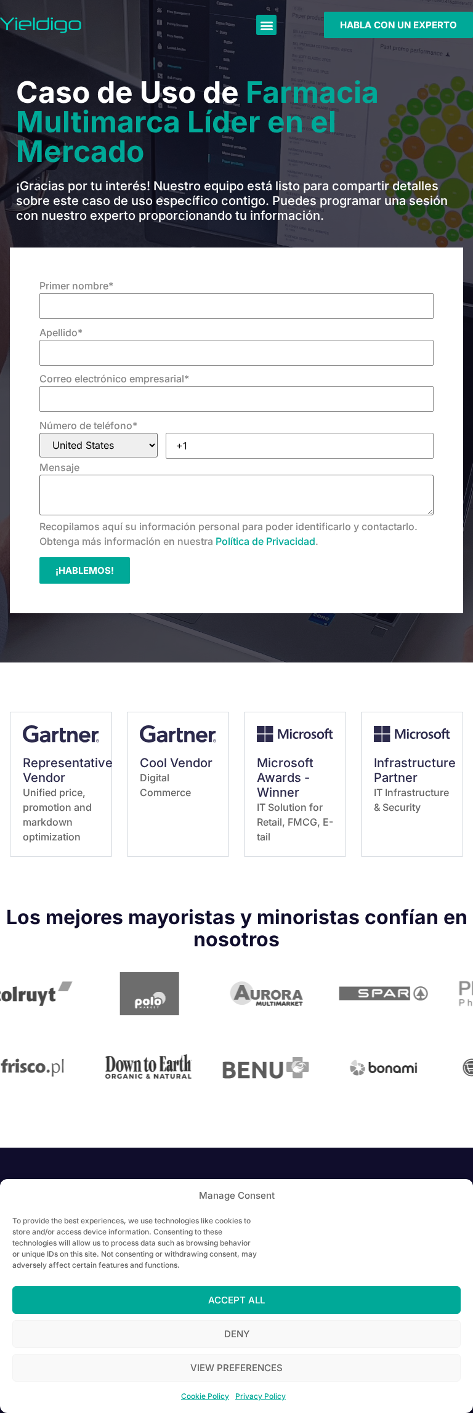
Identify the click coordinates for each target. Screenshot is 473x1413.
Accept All (236, 1300)
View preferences (236, 1368)
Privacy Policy (260, 1396)
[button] (266, 25)
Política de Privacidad (265, 541)
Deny (236, 1334)
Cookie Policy (205, 1396)
